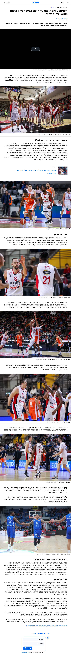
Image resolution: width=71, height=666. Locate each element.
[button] (62, 2)
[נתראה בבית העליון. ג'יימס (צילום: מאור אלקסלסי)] (35, 459)
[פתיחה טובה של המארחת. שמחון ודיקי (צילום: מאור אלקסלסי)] (35, 274)
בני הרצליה (64, 626)
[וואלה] (35, 2)
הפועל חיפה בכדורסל (32, 626)
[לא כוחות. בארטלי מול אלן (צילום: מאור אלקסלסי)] (35, 206)
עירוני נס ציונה (42, 626)
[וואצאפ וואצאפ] (9, 2)
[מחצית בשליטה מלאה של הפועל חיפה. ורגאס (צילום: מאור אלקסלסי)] (35, 336)
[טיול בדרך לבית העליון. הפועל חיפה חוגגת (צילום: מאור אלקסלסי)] (35, 111)
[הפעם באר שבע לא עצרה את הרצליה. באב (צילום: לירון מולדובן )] (35, 531)
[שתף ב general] (5, 2)
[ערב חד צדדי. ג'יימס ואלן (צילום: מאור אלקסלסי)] (35, 399)
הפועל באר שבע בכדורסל (54, 626)
